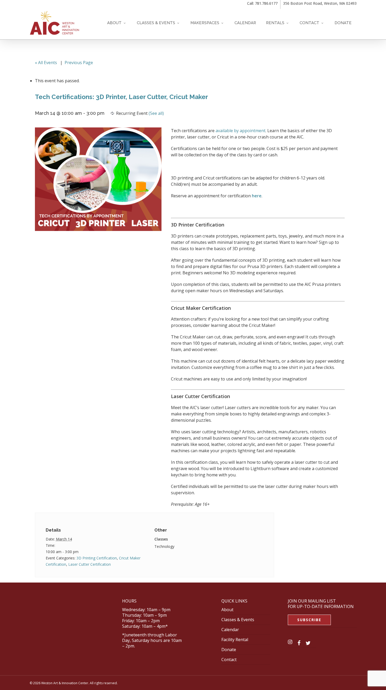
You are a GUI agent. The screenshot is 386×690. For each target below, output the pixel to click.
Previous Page (79, 62)
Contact (229, 659)
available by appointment (240, 130)
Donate (228, 649)
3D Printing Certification (96, 557)
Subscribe (309, 619)
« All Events (46, 62)
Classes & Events (237, 619)
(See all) (156, 113)
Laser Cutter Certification (89, 564)
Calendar (230, 629)
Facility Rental (234, 639)
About (227, 609)
